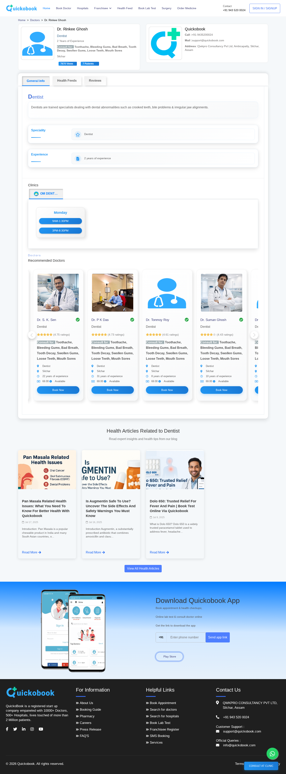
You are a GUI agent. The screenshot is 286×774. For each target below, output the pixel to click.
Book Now (58, 390)
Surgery (166, 8)
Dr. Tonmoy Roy (157, 320)
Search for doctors (163, 709)
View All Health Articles (143, 568)
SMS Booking (159, 736)
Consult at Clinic (261, 765)
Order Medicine (186, 8)
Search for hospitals (164, 716)
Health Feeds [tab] (67, 80)
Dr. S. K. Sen (46, 320)
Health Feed (124, 8)
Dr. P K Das (100, 320)
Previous (32, 335)
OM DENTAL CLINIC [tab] (51, 193)
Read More (29, 552)
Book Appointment (163, 703)
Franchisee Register (164, 729)
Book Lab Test (147, 8)
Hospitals (82, 8)
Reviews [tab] (95, 80)
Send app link (217, 637)
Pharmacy (87, 716)
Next (254, 335)
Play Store (169, 656)
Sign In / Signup (265, 8)
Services (156, 742)
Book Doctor (63, 8)
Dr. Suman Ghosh (213, 320)
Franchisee (101, 8)
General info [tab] (36, 80)
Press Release (90, 729)
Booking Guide (90, 709)
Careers (85, 723)
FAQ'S (84, 736)
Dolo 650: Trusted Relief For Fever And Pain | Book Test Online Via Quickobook (173, 506)
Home (46, 8)
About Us (86, 703)
